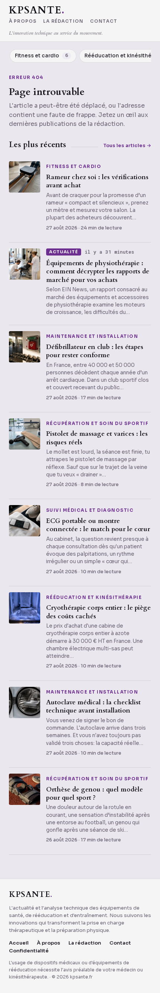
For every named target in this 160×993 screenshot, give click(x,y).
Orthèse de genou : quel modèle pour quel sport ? (94, 793)
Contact (103, 21)
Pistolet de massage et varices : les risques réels (97, 437)
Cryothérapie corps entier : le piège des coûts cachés (98, 611)
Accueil (19, 942)
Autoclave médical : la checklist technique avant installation (93, 706)
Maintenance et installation (92, 336)
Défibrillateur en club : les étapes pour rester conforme (94, 351)
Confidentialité (29, 950)
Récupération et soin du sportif (97, 424)
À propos (22, 21)
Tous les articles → (127, 145)
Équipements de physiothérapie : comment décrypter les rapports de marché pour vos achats (97, 271)
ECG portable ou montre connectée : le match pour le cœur (98, 525)
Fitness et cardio (73, 167)
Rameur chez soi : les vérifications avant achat (97, 181)
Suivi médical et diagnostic (90, 510)
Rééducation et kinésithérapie (94, 598)
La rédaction (63, 21)
